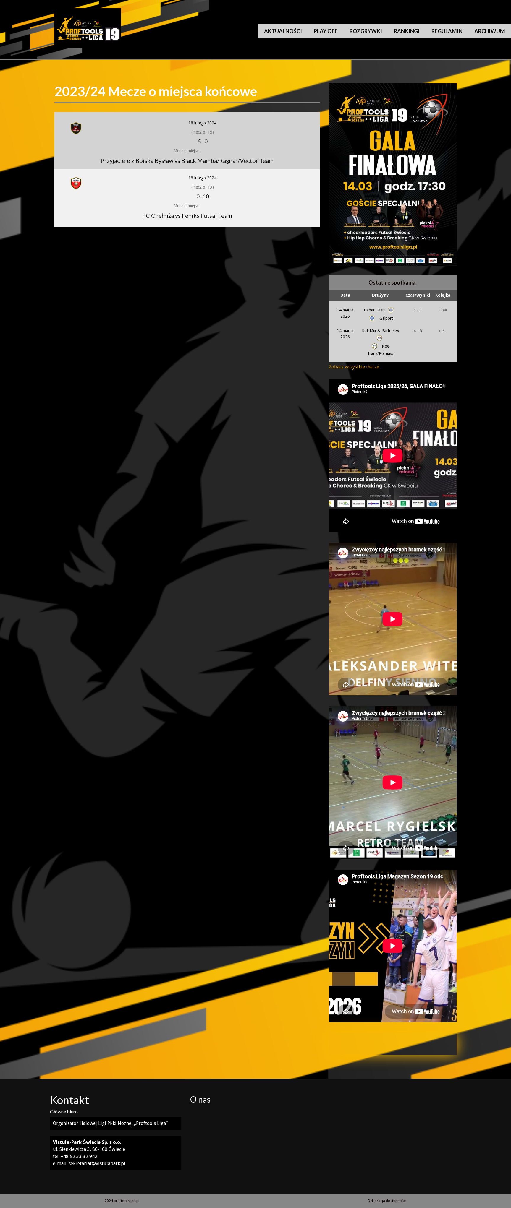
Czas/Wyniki (417, 295)
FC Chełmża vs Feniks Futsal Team (187, 215)
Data (345, 295)
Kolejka (442, 295)
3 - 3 (417, 310)
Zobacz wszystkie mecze (354, 367)
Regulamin (447, 31)
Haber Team (375, 310)
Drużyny (380, 295)
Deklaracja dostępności (387, 1201)
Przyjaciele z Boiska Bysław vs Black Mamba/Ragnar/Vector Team (187, 160)
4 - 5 (417, 330)
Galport (385, 318)
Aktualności (283, 31)
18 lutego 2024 (202, 123)
